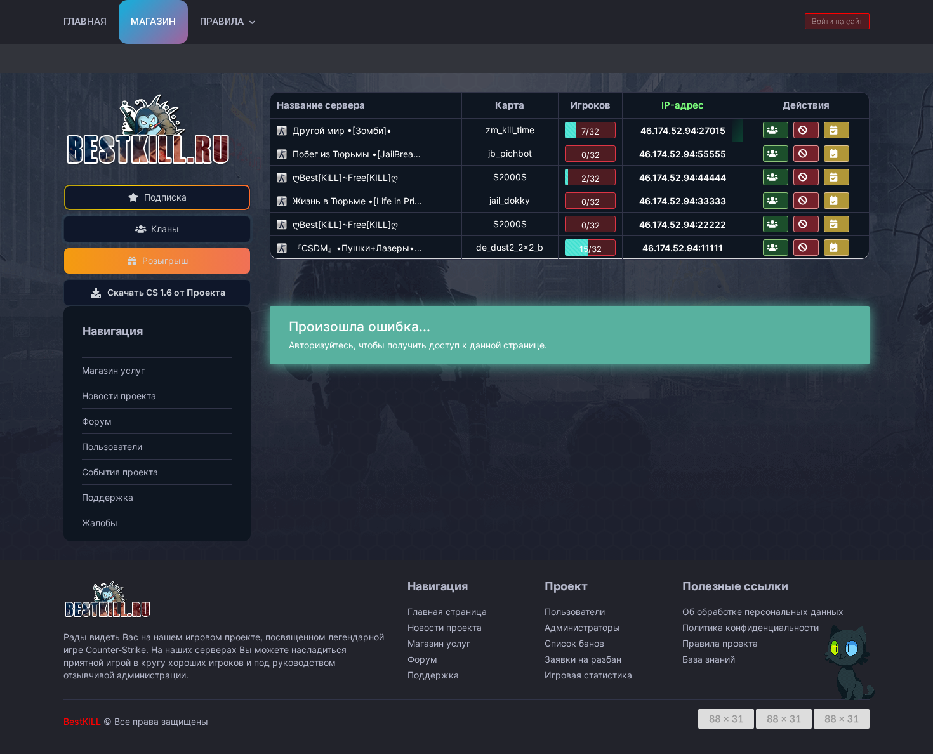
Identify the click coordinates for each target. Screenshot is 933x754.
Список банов (574, 643)
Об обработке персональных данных (763, 611)
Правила (222, 21)
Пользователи (112, 446)
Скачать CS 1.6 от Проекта (166, 292)
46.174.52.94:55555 (682, 154)
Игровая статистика (588, 675)
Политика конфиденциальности (750, 627)
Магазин (153, 21)
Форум (97, 421)
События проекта (120, 471)
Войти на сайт (837, 21)
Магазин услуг (113, 370)
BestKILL (82, 721)
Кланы (165, 228)
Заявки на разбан (583, 659)
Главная (85, 21)
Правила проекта (720, 643)
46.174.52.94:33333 (682, 200)
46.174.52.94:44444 (682, 177)
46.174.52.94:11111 (682, 247)
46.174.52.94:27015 (682, 130)
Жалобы (99, 522)
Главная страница (447, 611)
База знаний (708, 659)
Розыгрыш (165, 260)
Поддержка (107, 497)
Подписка (165, 197)
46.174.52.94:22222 (682, 224)
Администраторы (582, 627)
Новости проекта (119, 395)
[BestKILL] (149, 129)
